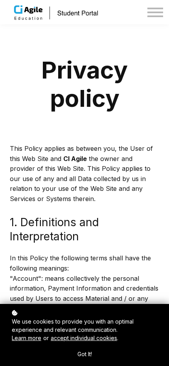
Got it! (84, 354)
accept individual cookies (84, 338)
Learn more (26, 338)
